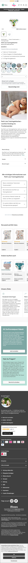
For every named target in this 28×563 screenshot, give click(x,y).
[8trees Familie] (14, 507)
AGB (3, 484)
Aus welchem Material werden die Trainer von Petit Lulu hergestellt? (11, 197)
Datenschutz (5, 487)
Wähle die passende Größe (7, 74)
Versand (4, 479)
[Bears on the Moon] (8, 65)
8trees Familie (18, 508)
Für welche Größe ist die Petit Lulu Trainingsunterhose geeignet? (11, 204)
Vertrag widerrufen (7, 470)
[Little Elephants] (13, 70)
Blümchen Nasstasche (6, 243)
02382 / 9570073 (7, 420)
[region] (14, 25)
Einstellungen (14, 560)
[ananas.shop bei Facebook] (16, 501)
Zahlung (4, 481)
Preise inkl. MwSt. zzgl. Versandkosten (9, 49)
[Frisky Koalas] (24, 65)
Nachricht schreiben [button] (14, 382)
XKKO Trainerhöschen (7, 274)
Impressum (5, 490)
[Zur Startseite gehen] (14, 5)
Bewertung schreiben (17, 214)
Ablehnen (14, 557)
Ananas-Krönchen (14, 534)
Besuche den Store (7, 44)
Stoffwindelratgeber (7, 422)
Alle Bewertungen (7, 433)
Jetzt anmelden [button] (14, 351)
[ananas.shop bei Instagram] (11, 501)
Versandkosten (4, 518)
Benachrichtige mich (14, 87)
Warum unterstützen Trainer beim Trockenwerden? (11, 184)
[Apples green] (3, 65)
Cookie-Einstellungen (8, 493)
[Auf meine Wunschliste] (10, 231)
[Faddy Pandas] (13, 65)
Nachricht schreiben (7, 417)
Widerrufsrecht (6, 476)
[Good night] (3, 70)
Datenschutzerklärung (13, 551)
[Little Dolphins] (8, 70)
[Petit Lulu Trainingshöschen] (14, 22)
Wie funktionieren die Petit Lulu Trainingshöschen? (11, 191)
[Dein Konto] (23, 5)
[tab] (14, 152)
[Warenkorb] (26, 5)
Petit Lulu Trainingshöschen (18, 274)
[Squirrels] (19, 70)
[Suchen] (19, 5)
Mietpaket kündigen (7, 473)
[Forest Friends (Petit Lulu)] (19, 65)
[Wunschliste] (21, 5)
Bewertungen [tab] (5, 164)
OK (14, 554)
